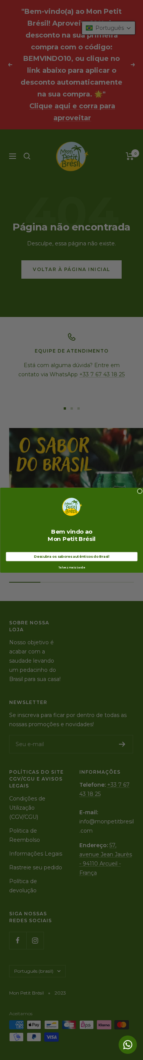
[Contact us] (128, 1045)
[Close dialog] (139, 491)
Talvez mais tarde (71, 567)
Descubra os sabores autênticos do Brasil (71, 556)
